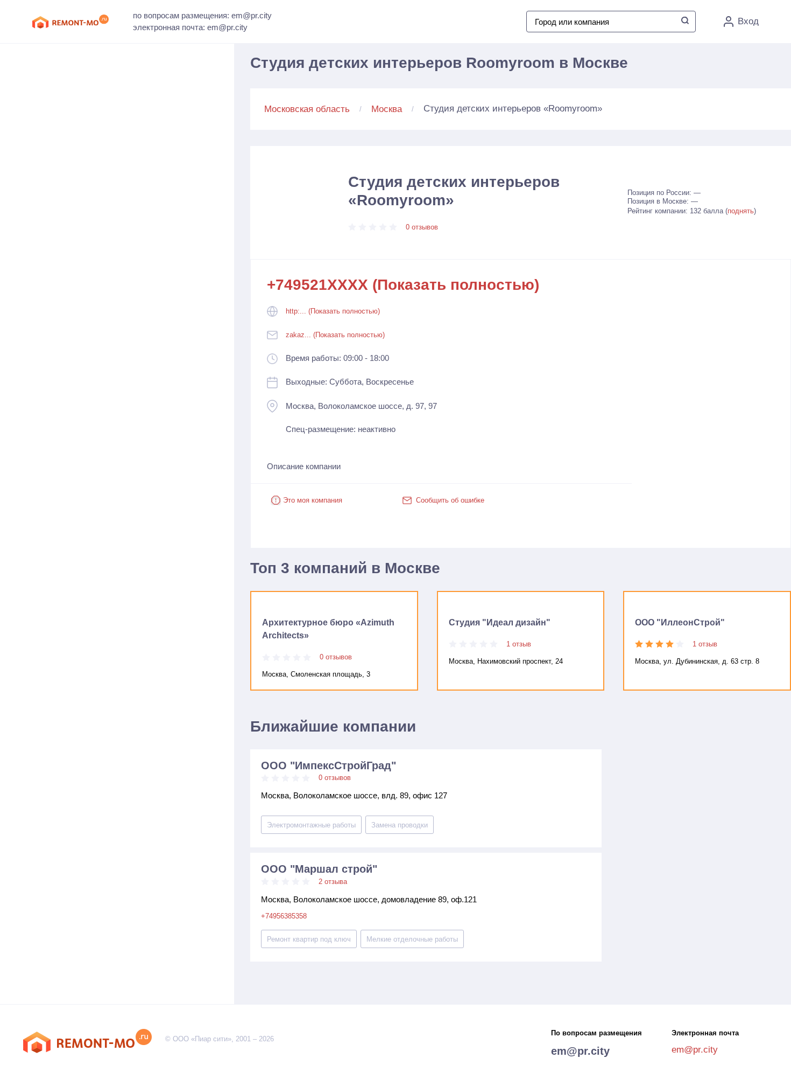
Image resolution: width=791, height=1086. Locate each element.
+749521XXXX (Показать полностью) (403, 284)
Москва (386, 109)
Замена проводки (399, 825)
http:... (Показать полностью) (333, 311)
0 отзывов (422, 227)
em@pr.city (580, 1051)
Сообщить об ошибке (450, 500)
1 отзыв (518, 644)
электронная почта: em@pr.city (190, 27)
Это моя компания (312, 500)
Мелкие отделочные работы (412, 939)
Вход (748, 21)
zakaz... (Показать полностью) (335, 335)
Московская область (307, 109)
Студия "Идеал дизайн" (499, 622)
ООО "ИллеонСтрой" (680, 622)
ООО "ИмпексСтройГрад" (328, 765)
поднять (741, 211)
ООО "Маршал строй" (319, 869)
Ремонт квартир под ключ (309, 939)
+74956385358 (284, 916)
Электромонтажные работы (311, 825)
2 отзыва (333, 882)
